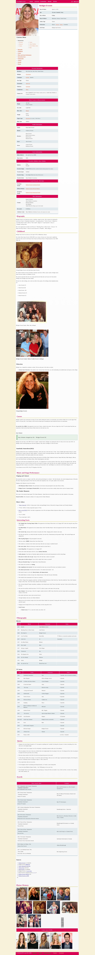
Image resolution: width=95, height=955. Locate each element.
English (27, 77)
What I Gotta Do (22, 505)
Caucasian (28, 86)
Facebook (61, 953)
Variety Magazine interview (24, 866)
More (31, 47)
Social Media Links (34, 45)
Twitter (55, 953)
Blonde (27, 110)
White (27, 89)
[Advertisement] (68, 233)
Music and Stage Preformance (24, 55)
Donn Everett (21, 869)
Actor (31, 1)
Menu (76, 1)
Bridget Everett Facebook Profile (33, 184)
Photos (19, 64)
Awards (19, 62)
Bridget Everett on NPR (24, 875)
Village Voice (21, 867)
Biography (20, 49)
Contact (35, 953)
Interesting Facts (22, 56)
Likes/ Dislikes (33, 44)
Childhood (20, 51)
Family (20, 45)
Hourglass (28, 118)
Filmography (21, 58)
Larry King (29, 871)
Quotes (19, 60)
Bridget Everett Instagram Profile (33, 192)
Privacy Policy (47, 953)
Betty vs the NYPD (23, 510)
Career (31, 42)
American (28, 83)
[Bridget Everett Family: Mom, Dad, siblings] (69, 913)
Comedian (43, 1)
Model (49, 1)
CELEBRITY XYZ (21, 1)
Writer (55, 1)
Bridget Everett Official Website (33, 188)
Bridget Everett (22, 862)
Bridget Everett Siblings (24, 874)
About (40, 953)
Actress (37, 1)
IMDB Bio (27, 864)
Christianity (28, 74)
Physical (21, 44)
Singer (61, 24)
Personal (21, 42)
